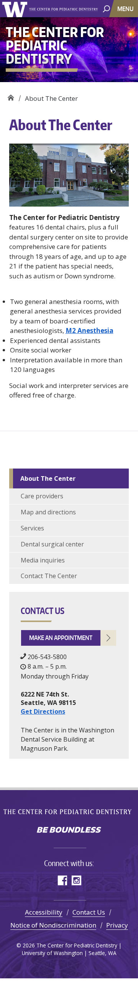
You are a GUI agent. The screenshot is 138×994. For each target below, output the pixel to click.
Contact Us (88, 912)
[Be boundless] (69, 830)
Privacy (117, 925)
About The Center (48, 478)
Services (32, 528)
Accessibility (43, 912)
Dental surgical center (52, 544)
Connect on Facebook (62, 880)
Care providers (42, 496)
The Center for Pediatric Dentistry (64, 9)
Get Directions (43, 711)
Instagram (76, 880)
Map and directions (48, 512)
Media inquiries (43, 560)
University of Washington (16, 8)
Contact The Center (49, 576)
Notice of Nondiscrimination (53, 925)
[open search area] (106, 8)
